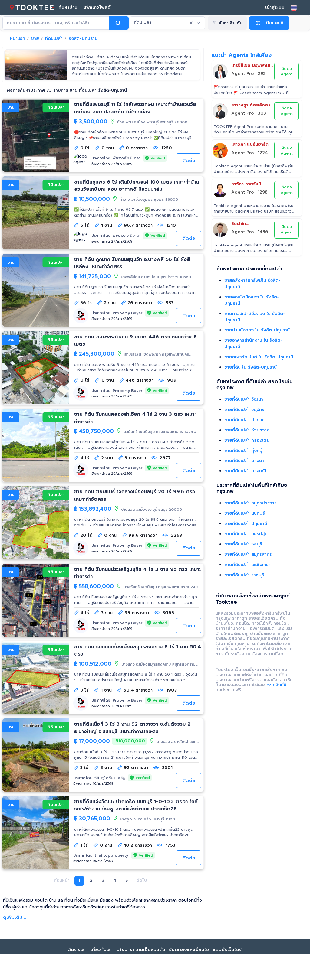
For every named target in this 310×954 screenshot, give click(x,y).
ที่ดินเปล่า (54, 39)
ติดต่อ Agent (287, 71)
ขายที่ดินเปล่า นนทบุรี (244, 513)
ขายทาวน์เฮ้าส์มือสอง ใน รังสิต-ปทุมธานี (254, 317)
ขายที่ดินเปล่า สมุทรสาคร (248, 554)
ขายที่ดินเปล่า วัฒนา (243, 399)
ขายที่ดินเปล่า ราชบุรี (244, 575)
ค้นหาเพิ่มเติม (230, 23)
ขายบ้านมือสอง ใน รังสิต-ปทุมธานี (257, 330)
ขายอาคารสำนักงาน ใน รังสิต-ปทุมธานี (253, 343)
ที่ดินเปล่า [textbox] (142, 23)
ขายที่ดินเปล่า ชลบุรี (243, 544)
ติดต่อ (188, 160)
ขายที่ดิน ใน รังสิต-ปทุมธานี (250, 367)
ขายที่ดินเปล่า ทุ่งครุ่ (243, 451)
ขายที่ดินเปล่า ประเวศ (244, 420)
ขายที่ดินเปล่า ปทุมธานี (245, 523)
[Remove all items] (191, 22)
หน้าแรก (17, 39)
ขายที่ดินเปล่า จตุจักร (244, 409)
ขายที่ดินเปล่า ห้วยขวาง (246, 430)
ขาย (35, 39)
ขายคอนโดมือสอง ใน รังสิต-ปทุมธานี (251, 300)
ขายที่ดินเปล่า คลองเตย (246, 440)
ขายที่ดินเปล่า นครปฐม (246, 534)
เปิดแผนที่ (274, 22)
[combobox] (167, 22)
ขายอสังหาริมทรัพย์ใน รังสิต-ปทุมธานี (252, 283)
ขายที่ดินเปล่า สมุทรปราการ (250, 503)
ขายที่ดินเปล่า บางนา (244, 460)
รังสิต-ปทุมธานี (83, 39)
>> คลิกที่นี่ (276, 685)
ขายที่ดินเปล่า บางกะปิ (245, 471)
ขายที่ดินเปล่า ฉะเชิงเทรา (247, 565)
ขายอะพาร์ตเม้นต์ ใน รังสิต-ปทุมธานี (258, 357)
